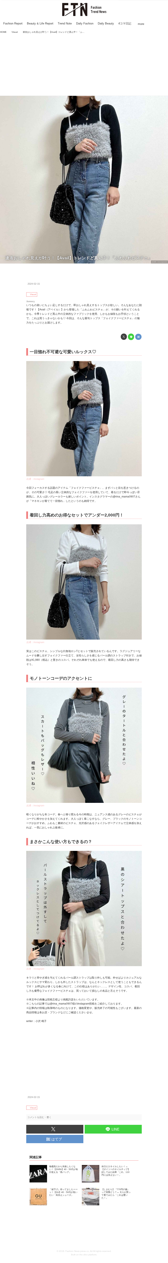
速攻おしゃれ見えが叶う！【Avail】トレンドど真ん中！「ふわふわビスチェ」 (78, 258)
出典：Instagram (159, 262)
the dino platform (87, 1254)
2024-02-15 (34, 283)
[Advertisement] (84, 65)
